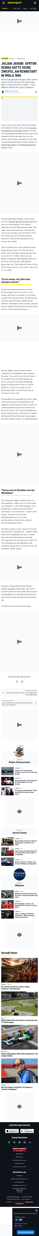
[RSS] (30, 1142)
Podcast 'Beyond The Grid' (19, 221)
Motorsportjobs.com (19, 1160)
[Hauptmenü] (3, 2)
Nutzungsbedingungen (13, 1197)
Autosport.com (19, 1163)
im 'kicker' (11, 589)
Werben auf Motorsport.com (19, 1179)
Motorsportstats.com (19, 1166)
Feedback (19, 1175)
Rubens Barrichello (8, 145)
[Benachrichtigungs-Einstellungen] (22, 682)
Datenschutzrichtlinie (13, 1199)
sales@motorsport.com (19, 1185)
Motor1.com (19, 1157)
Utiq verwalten (25, 1199)
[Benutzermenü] (35, 3)
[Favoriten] (36, 92)
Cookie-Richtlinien (27, 1197)
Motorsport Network (18, 1202)
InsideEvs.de (19, 1154)
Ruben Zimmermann (11, 91)
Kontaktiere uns (19, 1182)
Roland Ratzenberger (28, 145)
